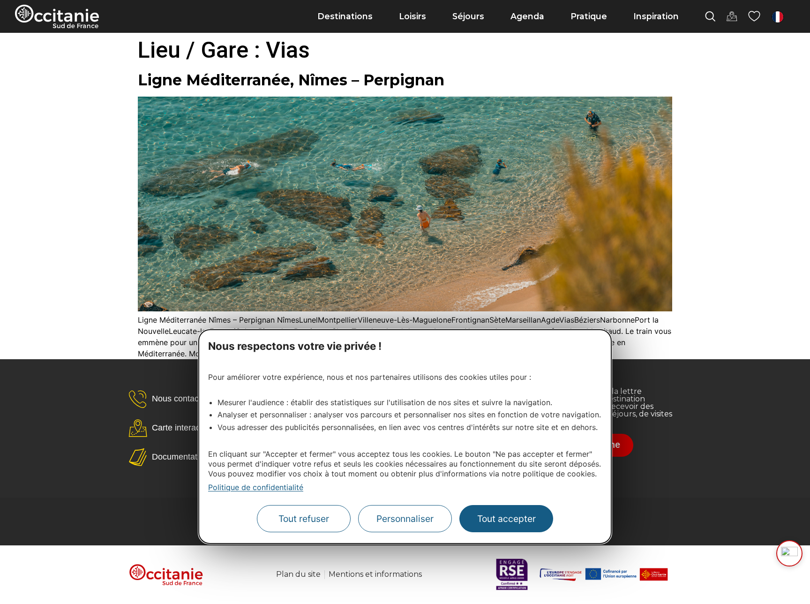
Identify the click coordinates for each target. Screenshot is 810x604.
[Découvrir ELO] (789, 553)
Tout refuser (303, 518)
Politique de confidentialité (255, 486)
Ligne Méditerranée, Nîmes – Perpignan (291, 80)
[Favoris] (754, 16)
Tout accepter (506, 518)
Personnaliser (405, 518)
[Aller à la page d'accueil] (57, 16)
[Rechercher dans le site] (710, 16)
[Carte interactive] (732, 16)
